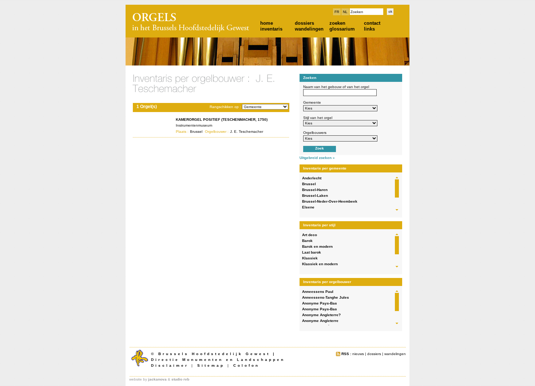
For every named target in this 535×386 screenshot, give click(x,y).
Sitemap (211, 365)
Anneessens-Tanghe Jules (325, 297)
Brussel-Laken (315, 196)
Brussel (309, 184)
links (369, 29)
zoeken (337, 23)
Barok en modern (317, 246)
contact (372, 23)
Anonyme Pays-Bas (319, 303)
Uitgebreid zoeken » (317, 158)
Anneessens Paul (317, 292)
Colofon (246, 365)
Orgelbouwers (314, 133)
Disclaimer (170, 365)
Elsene (308, 207)
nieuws (358, 354)
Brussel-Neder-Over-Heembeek (329, 201)
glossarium (342, 29)
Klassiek (310, 258)
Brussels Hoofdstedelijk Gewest (214, 354)
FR (336, 12)
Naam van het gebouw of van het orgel (336, 87)
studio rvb (180, 379)
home (266, 23)
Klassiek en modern (320, 264)
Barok (307, 241)
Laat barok (311, 252)
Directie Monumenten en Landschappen (218, 360)
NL (345, 12)
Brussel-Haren (315, 190)
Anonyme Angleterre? (321, 315)
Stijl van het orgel (317, 118)
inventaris (271, 29)
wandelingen (309, 29)
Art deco (309, 235)
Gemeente (312, 102)
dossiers (304, 23)
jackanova (157, 379)
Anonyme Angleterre (320, 321)
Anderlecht (311, 178)
